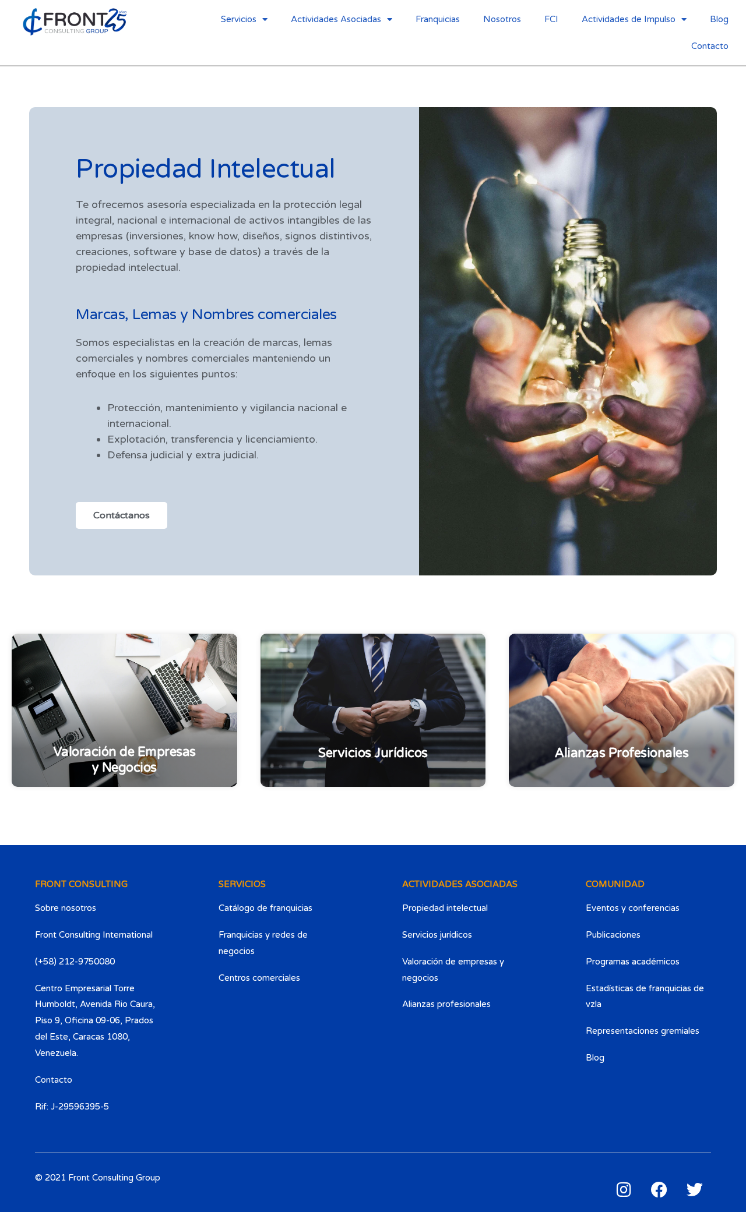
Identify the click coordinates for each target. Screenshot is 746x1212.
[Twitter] (694, 1190)
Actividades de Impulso (628, 19)
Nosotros (502, 19)
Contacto (710, 46)
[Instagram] (623, 1190)
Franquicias (438, 19)
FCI (551, 19)
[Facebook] (659, 1190)
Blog (719, 19)
